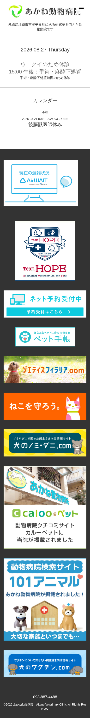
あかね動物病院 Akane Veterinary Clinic (40, 704)
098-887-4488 (45, 697)
